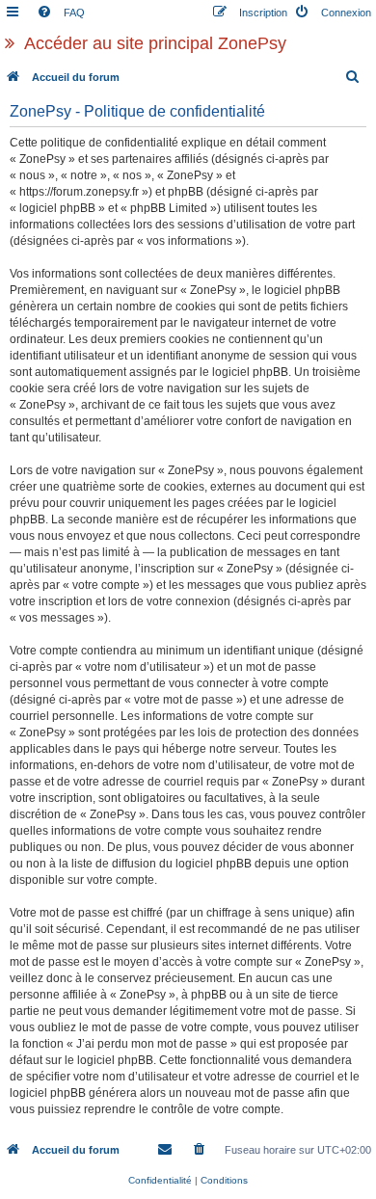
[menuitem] (61, 12)
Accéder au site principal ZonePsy (155, 43)
